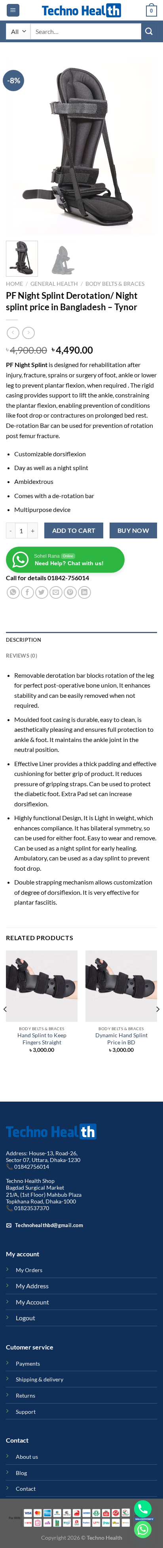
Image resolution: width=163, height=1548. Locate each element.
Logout (25, 1317)
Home (14, 284)
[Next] (144, 146)
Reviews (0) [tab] (21, 655)
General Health (54, 284)
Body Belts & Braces (114, 284)
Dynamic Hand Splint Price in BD (121, 1039)
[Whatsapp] (143, 1529)
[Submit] (149, 31)
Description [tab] (23, 640)
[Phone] (143, 1509)
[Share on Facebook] (27, 592)
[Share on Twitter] (41, 592)
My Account (32, 1302)
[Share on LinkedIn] (84, 592)
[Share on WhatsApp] (13, 592)
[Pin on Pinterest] (70, 592)
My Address (32, 1285)
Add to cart (74, 530)
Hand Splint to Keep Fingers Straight (41, 1039)
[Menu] (13, 10)
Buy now (133, 530)
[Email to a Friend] (56, 592)
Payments (28, 1363)
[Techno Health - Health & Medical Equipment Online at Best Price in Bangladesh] (81, 10)
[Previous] (19, 146)
